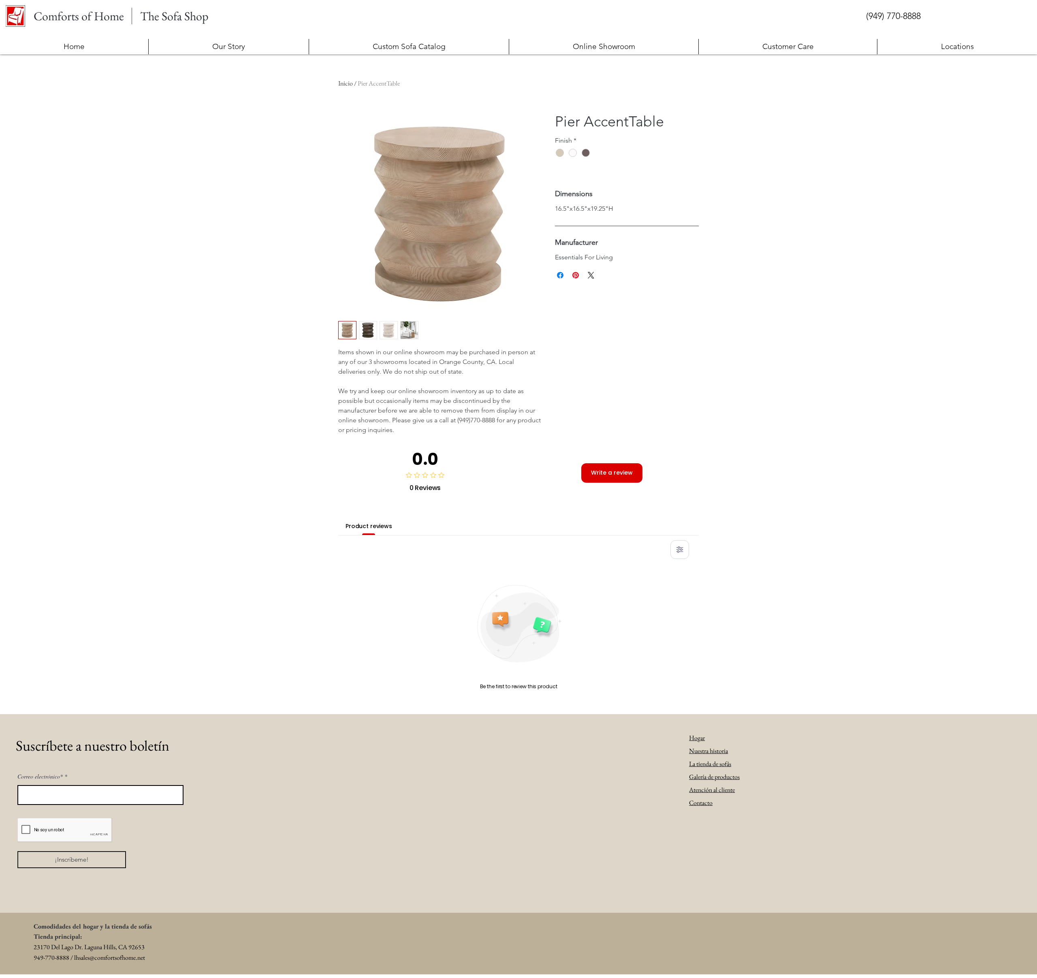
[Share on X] (591, 275)
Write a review (612, 473)
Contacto (701, 802)
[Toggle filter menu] (679, 549)
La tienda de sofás (710, 764)
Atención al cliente (712, 789)
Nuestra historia (708, 751)
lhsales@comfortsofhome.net (109, 957)
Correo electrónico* (40, 776)
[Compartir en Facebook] (560, 275)
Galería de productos (714, 777)
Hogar (697, 738)
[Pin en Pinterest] (575, 275)
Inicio (345, 83)
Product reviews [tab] (369, 526)
